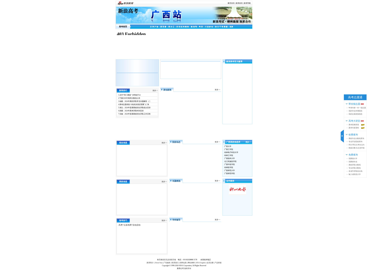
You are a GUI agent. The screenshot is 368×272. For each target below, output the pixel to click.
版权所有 (187, 268)
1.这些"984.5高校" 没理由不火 (129, 95)
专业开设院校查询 (355, 142)
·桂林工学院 (228, 155)
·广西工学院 (228, 149)
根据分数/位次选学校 (357, 148)
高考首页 (123, 27)
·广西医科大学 (229, 158)
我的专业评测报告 (355, 111)
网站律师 (191, 263)
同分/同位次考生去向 (357, 145)
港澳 (231, 27)
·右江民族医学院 (230, 161)
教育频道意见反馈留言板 (166, 260)
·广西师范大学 (229, 170)
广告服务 (167, 263)
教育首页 (231, 3)
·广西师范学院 (229, 173)
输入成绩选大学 (355, 174)
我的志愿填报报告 (355, 114)
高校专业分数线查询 (356, 138)
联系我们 (175, 263)
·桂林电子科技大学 (231, 152)
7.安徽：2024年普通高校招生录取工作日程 (134, 114)
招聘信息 (183, 263)
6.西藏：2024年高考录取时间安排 (131, 111)
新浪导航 (247, 3)
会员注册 (210, 263)
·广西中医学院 (229, 164)
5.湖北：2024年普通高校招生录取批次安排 (134, 108)
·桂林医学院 (228, 167)
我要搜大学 (353, 159)
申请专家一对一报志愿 (357, 108)
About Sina (158, 263)
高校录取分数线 (355, 165)
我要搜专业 (353, 162)
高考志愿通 (355, 97)
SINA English (200, 263)
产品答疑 (218, 263)
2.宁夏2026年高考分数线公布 (129, 98)
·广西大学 (227, 146)
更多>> (155, 91)
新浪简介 (150, 263)
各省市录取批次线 (355, 171)
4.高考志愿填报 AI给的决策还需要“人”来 (133, 104)
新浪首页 (239, 3)
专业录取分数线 (355, 168)
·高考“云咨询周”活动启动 (129, 225)
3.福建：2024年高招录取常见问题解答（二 (134, 101)
